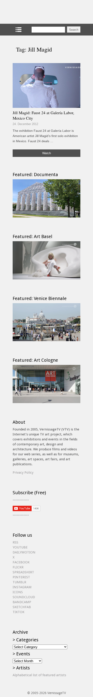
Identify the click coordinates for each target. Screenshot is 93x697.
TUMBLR (19, 582)
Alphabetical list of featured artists (39, 675)
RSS (15, 542)
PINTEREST (21, 577)
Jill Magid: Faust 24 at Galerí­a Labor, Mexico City (43, 115)
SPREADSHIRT (23, 572)
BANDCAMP (22, 602)
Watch (46, 153)
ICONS (18, 592)
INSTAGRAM (22, 587)
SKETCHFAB (22, 607)
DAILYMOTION (24, 552)
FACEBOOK (21, 562)
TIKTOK (18, 612)
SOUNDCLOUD (24, 597)
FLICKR (18, 567)
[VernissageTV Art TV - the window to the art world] (35, 12)
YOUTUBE (20, 547)
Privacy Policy (23, 472)
